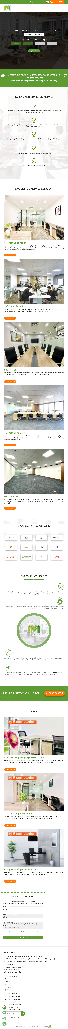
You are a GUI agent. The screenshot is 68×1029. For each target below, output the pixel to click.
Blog (6, 984)
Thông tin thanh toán (11, 976)
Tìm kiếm (35, 51)
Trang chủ (8, 982)
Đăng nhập (34, 2)
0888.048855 (58, 1)
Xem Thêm (9, 255)
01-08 (16, 43)
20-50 (40, 43)
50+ (52, 43)
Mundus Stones (52, 672)
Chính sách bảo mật (11, 979)
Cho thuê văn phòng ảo (12, 1002)
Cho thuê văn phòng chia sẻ (13, 996)
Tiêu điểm (8, 987)
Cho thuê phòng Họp (11, 1007)
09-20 (28, 43)
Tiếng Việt (42, 2)
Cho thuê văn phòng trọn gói (14, 993)
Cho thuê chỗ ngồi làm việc (13, 1004)
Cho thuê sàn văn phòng (12, 999)
